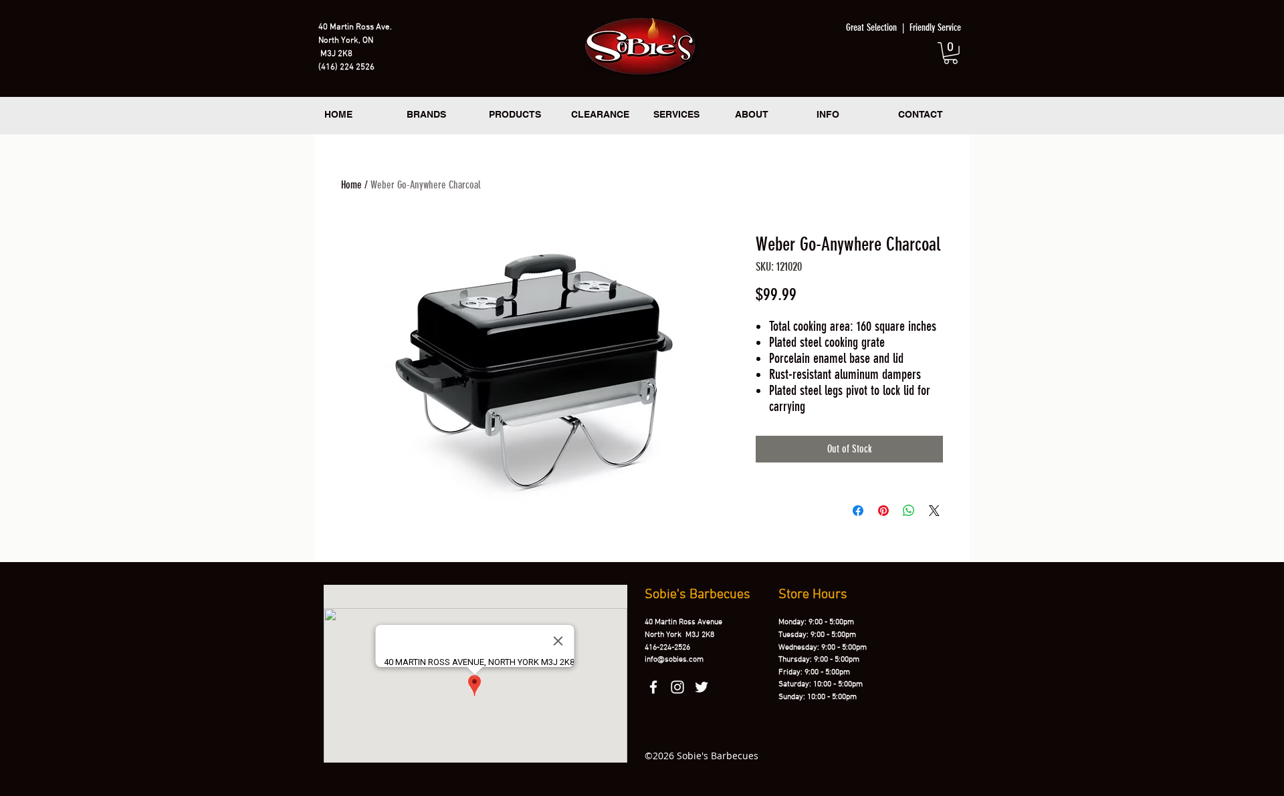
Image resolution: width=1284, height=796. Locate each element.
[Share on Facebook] (858, 511)
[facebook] (653, 687)
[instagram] (677, 687)
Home (351, 184)
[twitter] (701, 687)
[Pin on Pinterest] (883, 511)
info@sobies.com (674, 659)
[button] (951, 53)
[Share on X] (934, 511)
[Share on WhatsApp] (909, 511)
